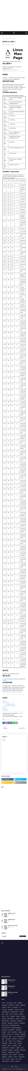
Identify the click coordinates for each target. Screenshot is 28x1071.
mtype (19, 1045)
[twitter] (20, 779)
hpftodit (20, 1032)
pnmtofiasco (4, 1050)
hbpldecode (18, 1029)
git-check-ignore (11, 1018)
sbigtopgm (4, 1056)
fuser (8, 1016)
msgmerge (14, 1045)
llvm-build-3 (8, 1038)
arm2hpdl (20, 1002)
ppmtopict (4, 1052)
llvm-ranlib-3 (20, 1038)
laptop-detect (4, 1036)
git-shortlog (22, 1023)
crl (20, 1007)
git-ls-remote (13, 1020)
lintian (10, 1036)
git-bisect (4, 1018)
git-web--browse (5, 1025)
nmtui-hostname (5, 1047)
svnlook (15, 1056)
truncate (7, 1059)
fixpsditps (16, 1014)
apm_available (9, 1002)
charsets (9, 679)
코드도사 (5, 44)
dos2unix (22, 1009)
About (16, 1066)
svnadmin (10, 1056)
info (24, 1032)
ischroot (3, 1034)
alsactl (3, 1002)
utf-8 (4, 680)
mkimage (4, 1045)
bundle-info (22, 1005)
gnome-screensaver (6, 1027)
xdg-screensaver (5, 1061)
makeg (10, 1041)
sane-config (20, 1054)
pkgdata (18, 1047)
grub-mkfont (4, 1029)
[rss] (7, 782)
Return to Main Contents (11, 70)
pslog (10, 1054)
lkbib (3, 1038)
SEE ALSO (5, 708)
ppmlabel (11, 1050)
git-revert (16, 1023)
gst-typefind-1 (11, 1029)
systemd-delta (21, 1056)
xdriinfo (12, 1061)
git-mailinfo (19, 1020)
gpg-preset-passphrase (16, 1027)
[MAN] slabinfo (11, 919)
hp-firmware (14, 1032)
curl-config (4, 1009)
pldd (22, 1047)
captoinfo (4, 1007)
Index (4, 70)
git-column (23, 1018)
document (8, 719)
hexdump (4, 1032)
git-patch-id (10, 1023)
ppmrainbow (22, 1050)
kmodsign (17, 1034)
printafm (17, 1052)
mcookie (10, 1043)
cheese (9, 1007)
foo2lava (21, 1014)
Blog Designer (12, 1069)
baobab (17, 1005)
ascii (5, 178)
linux (11, 719)
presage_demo (11, 1052)
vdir (16, 1059)
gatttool (18, 1016)
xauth (20, 1059)
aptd (15, 1002)
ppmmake (16, 1050)
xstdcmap (17, 1061)
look (3, 1041)
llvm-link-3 (14, 1038)
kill (12, 1034)
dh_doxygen (10, 1009)
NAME (4, 701)
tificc (3, 1059)
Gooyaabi (24, 1069)
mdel (15, 1043)
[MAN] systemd (11, 913)
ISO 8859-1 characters (10, 705)
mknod (9, 1045)
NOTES (4, 707)
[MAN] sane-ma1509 (12, 925)
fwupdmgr (13, 1016)
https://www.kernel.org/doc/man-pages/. (12, 691)
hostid (9, 1032)
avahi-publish (11, 1005)
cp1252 (14, 679)
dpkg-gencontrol (14, 1011)
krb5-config (23, 1034)
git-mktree (4, 1023)
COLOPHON (5, 710)
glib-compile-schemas (14, 1025)
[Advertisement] (14, 15)
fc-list (11, 1014)
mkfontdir (20, 1043)
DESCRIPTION (6, 702)
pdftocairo (13, 1047)
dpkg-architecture (5, 1011)
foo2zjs (3, 1016)
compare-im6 (15, 1007)
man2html (20, 713)
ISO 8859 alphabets (10, 704)
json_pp (8, 1034)
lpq (6, 1041)
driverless (21, 1011)
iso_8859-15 (21, 679)
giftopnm (23, 1016)
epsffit (7, 1014)
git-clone (17, 1018)
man (14, 719)
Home (12, 1066)
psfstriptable (4, 1054)
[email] (20, 782)
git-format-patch (5, 1020)
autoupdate (4, 1005)
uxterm (12, 1059)
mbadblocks (4, 1043)
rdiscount (15, 1054)
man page (6, 38)
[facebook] (7, 779)
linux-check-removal (21, 1036)
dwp (3, 1014)
